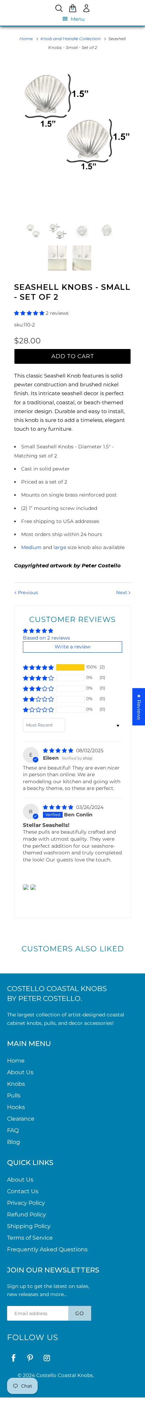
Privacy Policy (26, 1203)
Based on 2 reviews (46, 638)
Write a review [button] (72, 646)
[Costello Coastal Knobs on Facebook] (13, 1357)
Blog (13, 1142)
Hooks (16, 1107)
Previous (27, 592)
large (60, 547)
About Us (20, 1072)
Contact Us (22, 1191)
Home (16, 1060)
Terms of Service (30, 1237)
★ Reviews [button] (139, 707)
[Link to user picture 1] (26, 887)
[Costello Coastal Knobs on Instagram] (46, 1357)
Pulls (13, 1095)
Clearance (20, 1118)
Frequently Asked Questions (47, 1249)
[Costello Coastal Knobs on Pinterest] (30, 1357)
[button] (30, 313)
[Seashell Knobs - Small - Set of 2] (72, 118)
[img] (59, 750)
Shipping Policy (29, 1226)
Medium (31, 547)
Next (122, 592)
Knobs (16, 1084)
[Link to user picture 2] (33, 887)
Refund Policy (26, 1214)
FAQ (13, 1130)
